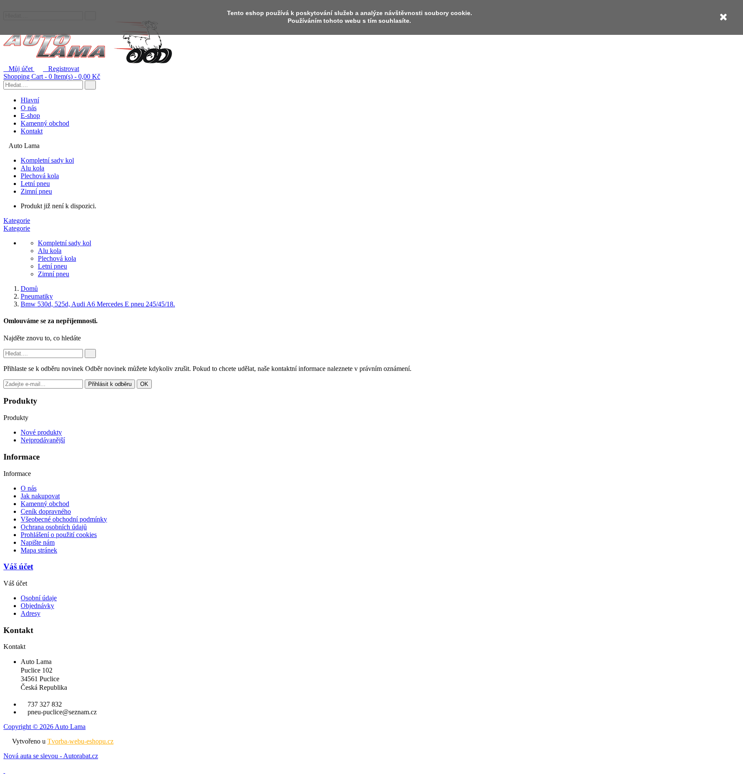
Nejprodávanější (43, 440)
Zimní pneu (36, 191)
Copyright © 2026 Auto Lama (44, 726)
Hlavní (30, 100)
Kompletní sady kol (47, 160)
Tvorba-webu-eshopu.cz (80, 741)
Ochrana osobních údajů (54, 527)
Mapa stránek (39, 550)
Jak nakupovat (40, 496)
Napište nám (38, 542)
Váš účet (18, 566)
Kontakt (32, 131)
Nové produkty (41, 432)
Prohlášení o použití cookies (59, 534)
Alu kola (32, 168)
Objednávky (37, 605)
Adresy (30, 613)
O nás (29, 107)
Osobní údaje (39, 598)
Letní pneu (35, 183)
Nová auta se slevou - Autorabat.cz (50, 755)
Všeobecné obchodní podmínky (64, 519)
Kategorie (16, 220)
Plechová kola (40, 175)
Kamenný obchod (45, 123)
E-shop (30, 115)
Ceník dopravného (46, 511)
